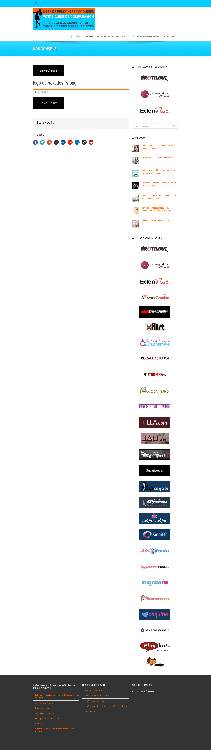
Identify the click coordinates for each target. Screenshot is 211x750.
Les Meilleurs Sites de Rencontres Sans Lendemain (106, 706)
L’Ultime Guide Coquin (81, 36)
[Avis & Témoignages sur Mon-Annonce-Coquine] (155, 297)
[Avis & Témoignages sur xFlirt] (155, 326)
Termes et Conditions (44, 713)
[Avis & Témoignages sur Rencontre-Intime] (155, 566)
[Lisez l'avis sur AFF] (155, 312)
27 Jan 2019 (43, 92)
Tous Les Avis (170, 36)
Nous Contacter (42, 708)
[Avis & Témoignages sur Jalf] (155, 438)
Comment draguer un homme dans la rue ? (157, 158)
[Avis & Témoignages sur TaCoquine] (155, 614)
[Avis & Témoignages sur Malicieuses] (155, 598)
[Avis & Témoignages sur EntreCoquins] (155, 550)
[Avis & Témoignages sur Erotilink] (155, 249)
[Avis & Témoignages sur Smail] (155, 534)
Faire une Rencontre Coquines (98, 695)
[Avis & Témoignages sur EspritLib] (155, 454)
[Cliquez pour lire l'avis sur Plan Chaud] (155, 358)
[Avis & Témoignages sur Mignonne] (155, 582)
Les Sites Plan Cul (92, 711)
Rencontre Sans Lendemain (145, 36)
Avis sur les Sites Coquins (96, 690)
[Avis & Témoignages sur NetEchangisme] (155, 406)
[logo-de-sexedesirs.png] (81, 70)
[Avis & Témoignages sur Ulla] (155, 422)
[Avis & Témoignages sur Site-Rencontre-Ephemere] (155, 342)
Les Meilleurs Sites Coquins (96, 701)
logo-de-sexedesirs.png (54, 83)
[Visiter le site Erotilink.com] (155, 78)
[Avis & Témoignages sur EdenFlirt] (155, 281)
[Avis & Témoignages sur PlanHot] (155, 646)
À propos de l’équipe (44, 703)
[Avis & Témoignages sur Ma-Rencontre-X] (155, 390)
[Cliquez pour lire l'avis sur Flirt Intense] (155, 374)
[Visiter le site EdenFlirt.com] (155, 110)
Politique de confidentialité (47, 718)
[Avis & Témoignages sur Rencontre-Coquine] (155, 630)
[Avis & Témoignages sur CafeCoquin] (155, 486)
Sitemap (38, 723)
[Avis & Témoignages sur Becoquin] (155, 662)
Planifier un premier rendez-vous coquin (156, 220)
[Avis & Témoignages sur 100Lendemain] (155, 502)
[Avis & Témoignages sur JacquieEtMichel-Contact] (155, 265)
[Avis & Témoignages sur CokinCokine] (155, 518)
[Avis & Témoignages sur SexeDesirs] (155, 470)
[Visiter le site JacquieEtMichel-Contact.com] (155, 94)
